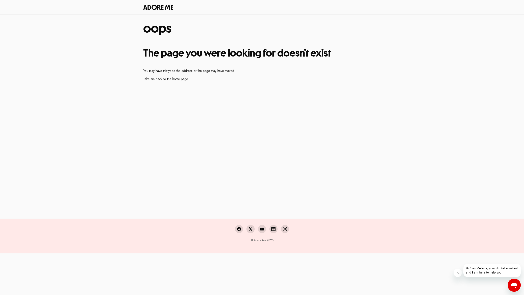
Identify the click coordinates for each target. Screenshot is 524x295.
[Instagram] (285, 229)
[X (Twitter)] (250, 229)
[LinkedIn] (273, 229)
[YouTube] (262, 229)
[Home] (158, 7)
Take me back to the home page (165, 79)
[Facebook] (239, 229)
